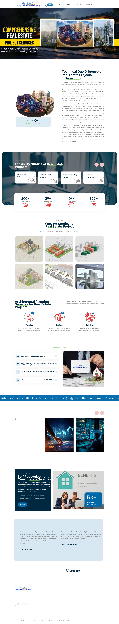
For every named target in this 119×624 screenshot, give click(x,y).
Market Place (43, 608)
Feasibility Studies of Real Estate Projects (71, 598)
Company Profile (44, 595)
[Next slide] (102, 165)
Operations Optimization (89, 176)
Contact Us (43, 605)
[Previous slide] (96, 165)
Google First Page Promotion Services (88, 621)
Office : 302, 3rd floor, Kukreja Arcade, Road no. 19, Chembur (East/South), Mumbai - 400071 (94, 597)
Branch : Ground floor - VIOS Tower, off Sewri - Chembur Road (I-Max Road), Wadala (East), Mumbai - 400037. (94, 606)
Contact (88, 4)
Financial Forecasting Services (70, 176)
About (59, 4)
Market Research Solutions (45, 176)
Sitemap (79, 4)
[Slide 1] (56, 57)
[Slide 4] (63, 57)
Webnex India (73, 621)
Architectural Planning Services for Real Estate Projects (72, 609)
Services (68, 4)
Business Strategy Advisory (21, 175)
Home (50, 4)
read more (22, 504)
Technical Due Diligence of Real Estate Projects (71, 593)
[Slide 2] (58, 57)
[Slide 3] (61, 57)
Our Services (43, 598)
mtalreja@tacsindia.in (91, 591)
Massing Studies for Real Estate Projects (71, 604)
